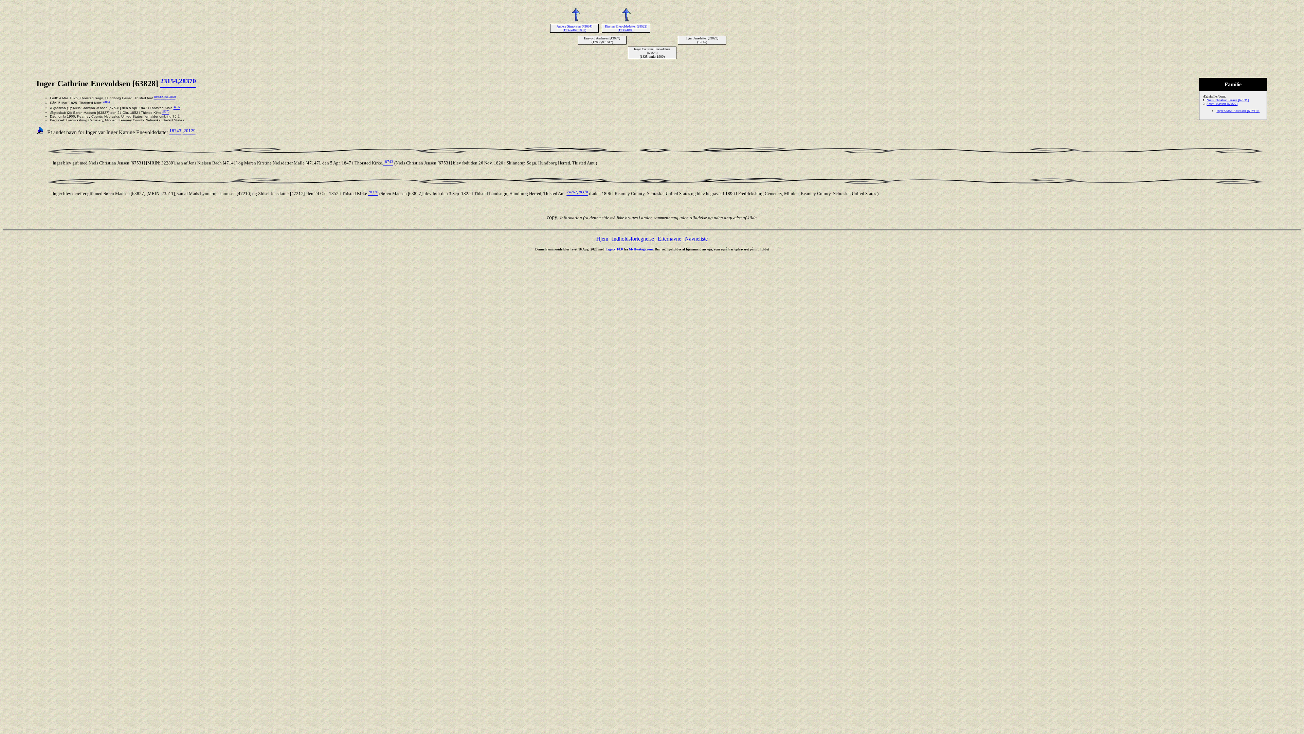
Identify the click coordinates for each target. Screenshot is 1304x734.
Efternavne (669, 239)
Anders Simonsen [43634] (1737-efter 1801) (574, 28)
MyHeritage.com (641, 249)
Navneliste (696, 239)
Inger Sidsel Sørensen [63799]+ (1238, 111)
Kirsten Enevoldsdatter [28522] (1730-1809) (626, 28)
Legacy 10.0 (614, 249)
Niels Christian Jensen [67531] (1228, 100)
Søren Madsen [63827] (1222, 104)
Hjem (602, 239)
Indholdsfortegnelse (633, 239)
